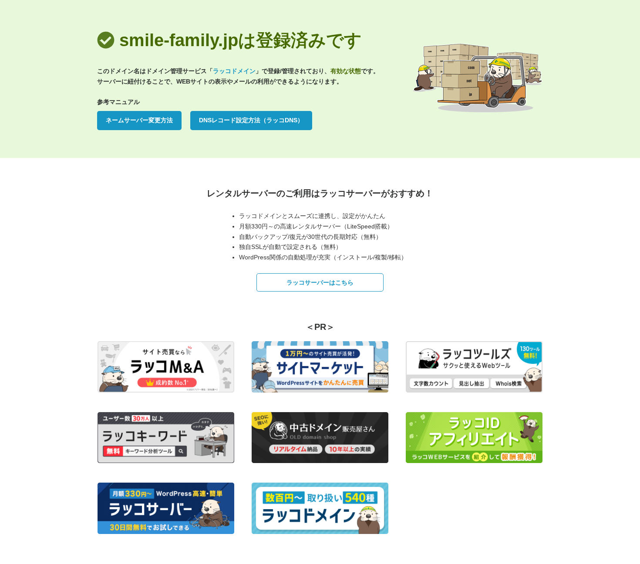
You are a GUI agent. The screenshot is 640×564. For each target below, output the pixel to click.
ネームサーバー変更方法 (139, 120)
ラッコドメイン (234, 70)
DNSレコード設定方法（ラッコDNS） (251, 120)
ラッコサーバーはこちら (320, 282)
